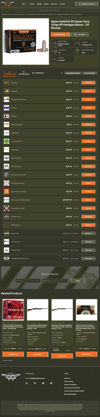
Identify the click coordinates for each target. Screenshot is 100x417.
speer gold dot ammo (7, 360)
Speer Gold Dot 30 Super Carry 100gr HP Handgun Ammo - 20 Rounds (59, 14)
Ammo (10, 14)
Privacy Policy (68, 381)
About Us (67, 378)
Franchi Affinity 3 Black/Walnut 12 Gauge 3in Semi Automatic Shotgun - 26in (37, 326)
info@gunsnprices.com (37, 378)
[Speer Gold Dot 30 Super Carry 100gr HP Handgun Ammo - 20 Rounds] (26, 41)
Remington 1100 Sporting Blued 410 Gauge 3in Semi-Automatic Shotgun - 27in (62, 326)
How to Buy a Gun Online (72, 388)
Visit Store (88, 83)
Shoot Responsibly (70, 394)
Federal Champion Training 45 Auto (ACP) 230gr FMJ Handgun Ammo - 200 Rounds (13, 326)
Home (5, 14)
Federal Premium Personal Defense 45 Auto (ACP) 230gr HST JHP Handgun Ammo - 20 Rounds (85, 327)
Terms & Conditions (70, 384)
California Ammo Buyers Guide (74, 391)
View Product (13, 354)
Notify (78, 281)
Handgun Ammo (19, 14)
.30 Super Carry (30, 14)
